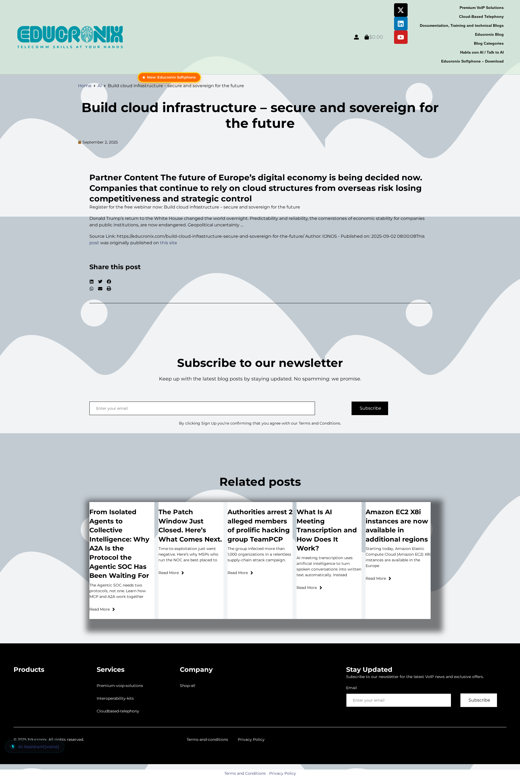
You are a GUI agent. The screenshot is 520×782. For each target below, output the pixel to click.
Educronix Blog (489, 34)
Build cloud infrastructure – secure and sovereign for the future (260, 115)
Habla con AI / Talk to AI (482, 52)
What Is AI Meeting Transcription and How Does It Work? (327, 530)
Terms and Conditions (245, 773)
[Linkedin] (401, 23)
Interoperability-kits (115, 698)
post (94, 242)
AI (100, 85)
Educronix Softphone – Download (472, 61)
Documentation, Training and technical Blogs (462, 25)
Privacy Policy (251, 739)
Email (351, 687)
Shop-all (187, 685)
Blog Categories (489, 43)
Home (85, 85)
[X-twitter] (401, 10)
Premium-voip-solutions (120, 685)
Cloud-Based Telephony (481, 16)
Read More (99, 609)
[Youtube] (401, 37)
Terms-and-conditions (207, 739)
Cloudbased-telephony (118, 711)
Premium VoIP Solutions (482, 7)
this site (168, 242)
